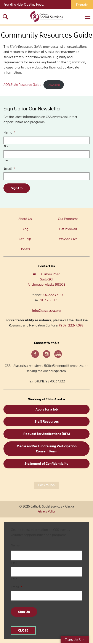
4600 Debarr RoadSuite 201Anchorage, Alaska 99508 (47, 279)
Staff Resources (46, 421)
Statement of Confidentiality (46, 463)
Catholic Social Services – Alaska (46, 16)
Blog (25, 229)
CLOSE (23, 630)
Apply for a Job (46, 409)
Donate (82, 5)
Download (54, 84)
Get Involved (68, 229)
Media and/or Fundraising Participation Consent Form (46, 448)
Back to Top (46, 485)
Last (7, 160)
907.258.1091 (49, 300)
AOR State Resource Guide (22, 84)
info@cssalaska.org (46, 310)
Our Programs (68, 219)
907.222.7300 (52, 295)
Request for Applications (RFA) (46, 434)
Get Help (25, 239)
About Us (25, 219)
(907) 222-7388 (71, 325)
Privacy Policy (46, 511)
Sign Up (16, 188)
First (6, 146)
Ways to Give (68, 239)
